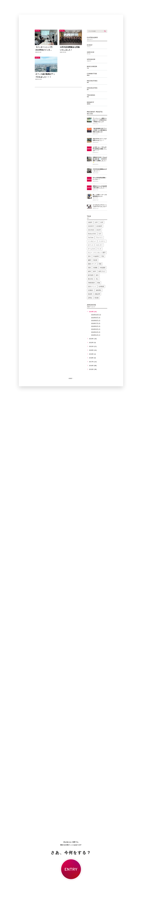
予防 (102, 256)
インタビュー (92, 241)
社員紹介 (90, 290)
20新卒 (90, 222)
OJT (100, 233)
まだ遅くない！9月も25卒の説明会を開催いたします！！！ (100, 148)
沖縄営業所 (91, 282)
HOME (70, 378)
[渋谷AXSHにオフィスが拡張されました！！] (89, 140)
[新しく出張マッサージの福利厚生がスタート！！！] (89, 196)
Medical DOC (92, 233)
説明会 (90, 298)
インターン (102, 241)
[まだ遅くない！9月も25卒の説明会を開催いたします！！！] (89, 148)
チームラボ (91, 249)
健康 (89, 260)
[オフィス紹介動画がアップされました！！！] (46, 64)
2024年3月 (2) (95, 329)
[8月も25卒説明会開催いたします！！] (89, 179)
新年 (97, 275)
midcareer (92, 67)
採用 (89, 271)
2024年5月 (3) (95, 326)
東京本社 (90, 279)
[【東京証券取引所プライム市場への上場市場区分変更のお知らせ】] (89, 130)
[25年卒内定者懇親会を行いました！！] (89, 170)
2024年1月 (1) (95, 335)
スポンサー (99, 245)
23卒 (101, 222)
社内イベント (92, 286)
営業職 (95, 267)
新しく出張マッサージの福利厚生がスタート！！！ (100, 196)
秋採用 (90, 294)
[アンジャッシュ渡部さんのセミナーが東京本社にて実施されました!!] (89, 120)
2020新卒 (99, 226)
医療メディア (92, 264)
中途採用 (96, 256)
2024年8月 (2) (95, 320)
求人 (97, 279)
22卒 (96, 222)
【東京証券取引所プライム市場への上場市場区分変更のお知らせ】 (100, 130)
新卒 (94, 271)
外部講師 (102, 267)
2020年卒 (91, 226)
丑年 (89, 256)
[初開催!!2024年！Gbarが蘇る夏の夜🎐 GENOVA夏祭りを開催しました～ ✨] (89, 159)
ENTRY (121, 11)
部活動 (97, 298)
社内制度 (101, 286)
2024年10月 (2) (96, 314)
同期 (100, 264)
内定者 (95, 260)
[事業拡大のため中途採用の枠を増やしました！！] (89, 187)
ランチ (99, 249)
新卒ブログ (102, 271)
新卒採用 (90, 275)
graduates (92, 88)
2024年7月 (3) (95, 323)
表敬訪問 (97, 294)
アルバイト (99, 237)
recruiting (92, 81)
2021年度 (91, 230)
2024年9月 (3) (95, 317)
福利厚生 (98, 290)
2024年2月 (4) (95, 332)
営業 (89, 267)
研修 (98, 282)
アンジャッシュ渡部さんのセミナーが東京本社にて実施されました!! (100, 120)
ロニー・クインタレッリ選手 (97, 252)
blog (37, 31)
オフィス (90, 245)
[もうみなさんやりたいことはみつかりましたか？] (89, 206)
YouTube (90, 237)
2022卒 (98, 230)
